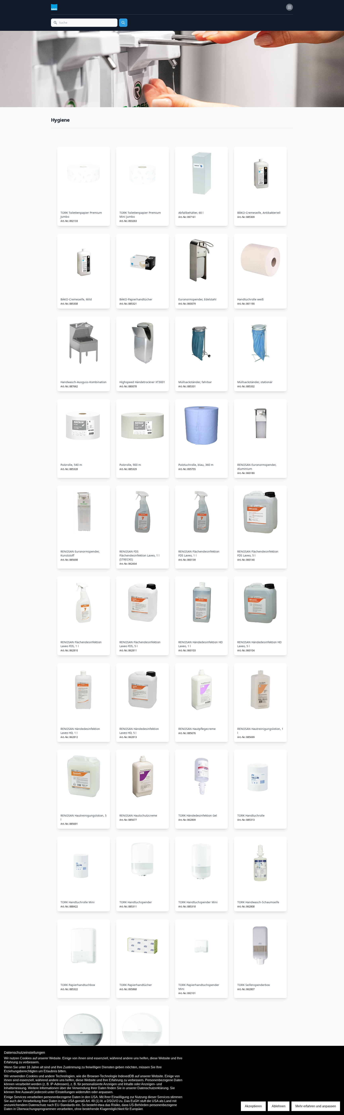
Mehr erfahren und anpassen (315, 1106)
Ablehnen (278, 1106)
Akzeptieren (253, 1106)
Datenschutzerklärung (152, 1088)
